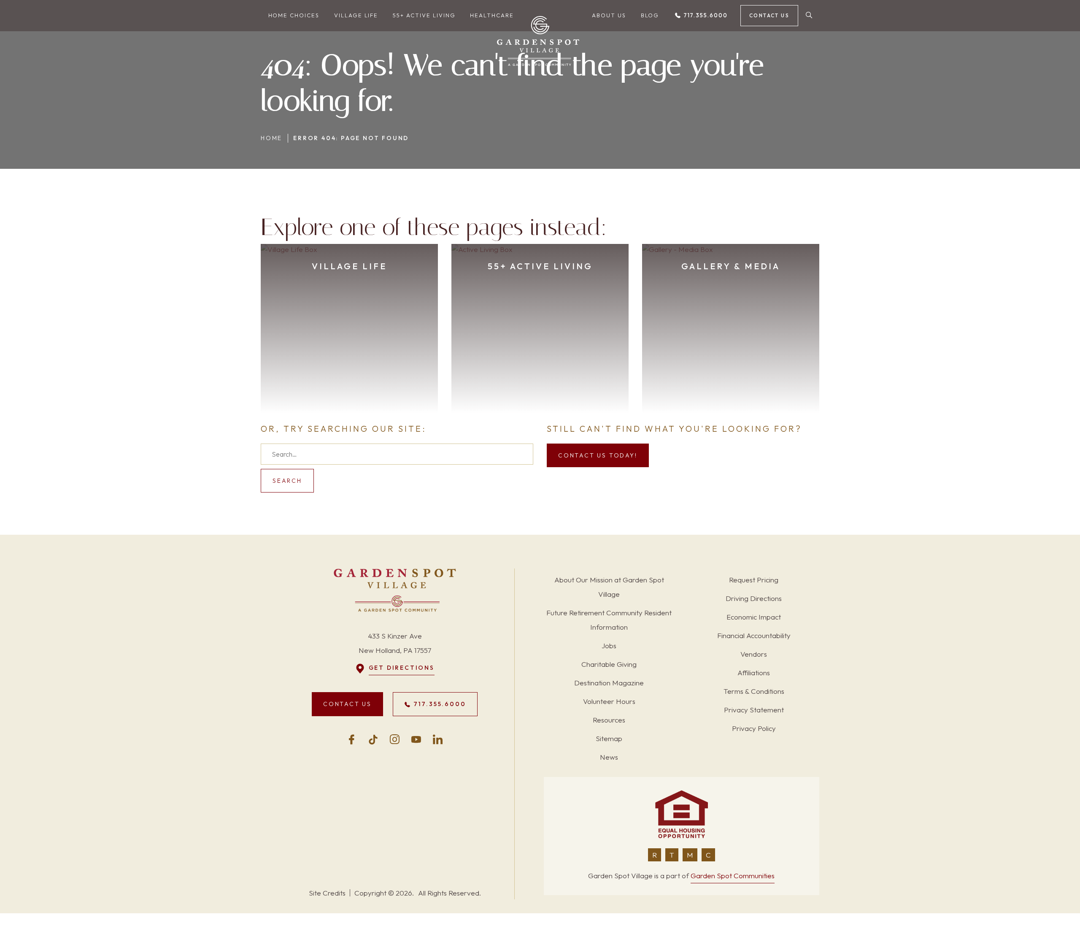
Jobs (609, 645)
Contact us (769, 15)
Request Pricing (753, 579)
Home (271, 138)
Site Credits (327, 892)
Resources (609, 719)
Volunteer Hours (609, 701)
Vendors (753, 654)
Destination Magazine (609, 682)
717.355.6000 (704, 15)
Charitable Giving (609, 664)
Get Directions (402, 667)
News (609, 756)
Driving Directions (754, 598)
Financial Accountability (754, 635)
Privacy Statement (754, 709)
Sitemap (609, 738)
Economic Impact (753, 616)
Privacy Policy (754, 728)
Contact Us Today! (597, 455)
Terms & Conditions (754, 691)
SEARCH (287, 480)
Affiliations (753, 672)
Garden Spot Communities (733, 875)
